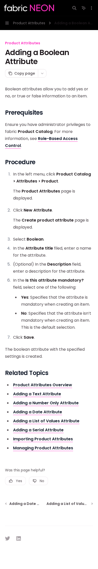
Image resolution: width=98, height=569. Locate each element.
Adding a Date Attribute (37, 412)
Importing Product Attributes (43, 439)
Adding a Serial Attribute (38, 430)
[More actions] (91, 8)
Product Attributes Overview (42, 385)
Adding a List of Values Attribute (46, 421)
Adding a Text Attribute (37, 394)
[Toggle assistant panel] (83, 8)
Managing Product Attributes (43, 448)
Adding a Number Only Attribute (46, 403)
